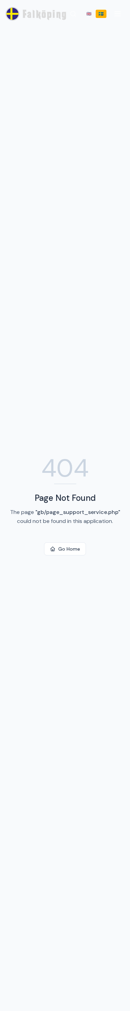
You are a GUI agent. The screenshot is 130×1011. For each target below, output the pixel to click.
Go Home (69, 549)
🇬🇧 (89, 14)
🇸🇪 (101, 14)
